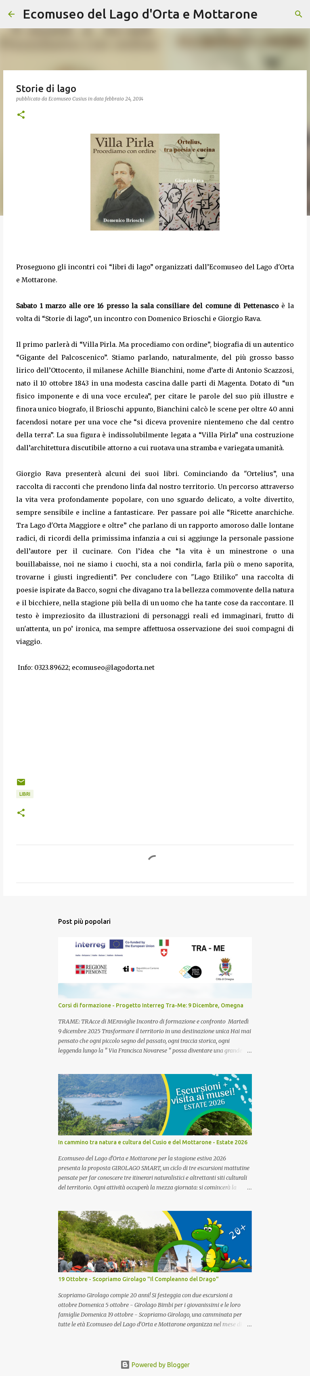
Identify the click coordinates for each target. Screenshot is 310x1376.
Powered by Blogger (160, 1364)
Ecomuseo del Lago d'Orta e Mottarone (140, 13)
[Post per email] (21, 785)
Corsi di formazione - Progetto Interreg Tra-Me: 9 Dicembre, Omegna (150, 1005)
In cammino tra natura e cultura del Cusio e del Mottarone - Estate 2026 (152, 1142)
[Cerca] (269, 14)
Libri (24, 794)
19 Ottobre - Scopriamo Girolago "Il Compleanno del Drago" (138, 1279)
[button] (21, 115)
